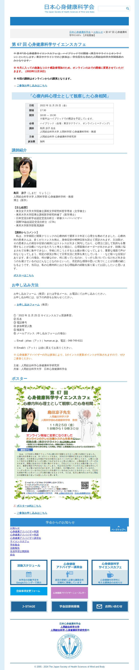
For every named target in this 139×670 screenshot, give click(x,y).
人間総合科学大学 (70, 627)
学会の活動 (39, 21)
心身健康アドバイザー (79, 21)
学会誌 (99, 21)
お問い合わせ (20, 29)
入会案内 (59, 21)
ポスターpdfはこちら (29, 505)
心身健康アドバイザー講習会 (25, 538)
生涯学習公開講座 (19, 551)
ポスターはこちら (24, 275)
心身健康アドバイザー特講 (24, 531)
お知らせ (15, 528)
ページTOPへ (118, 528)
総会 (12, 554)
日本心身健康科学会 (80, 32)
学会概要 (20, 21)
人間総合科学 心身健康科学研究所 (69, 630)
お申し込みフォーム (28, 304)
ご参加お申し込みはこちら (32, 85)
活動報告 (15, 548)
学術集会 (15, 544)
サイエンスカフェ (19, 541)
